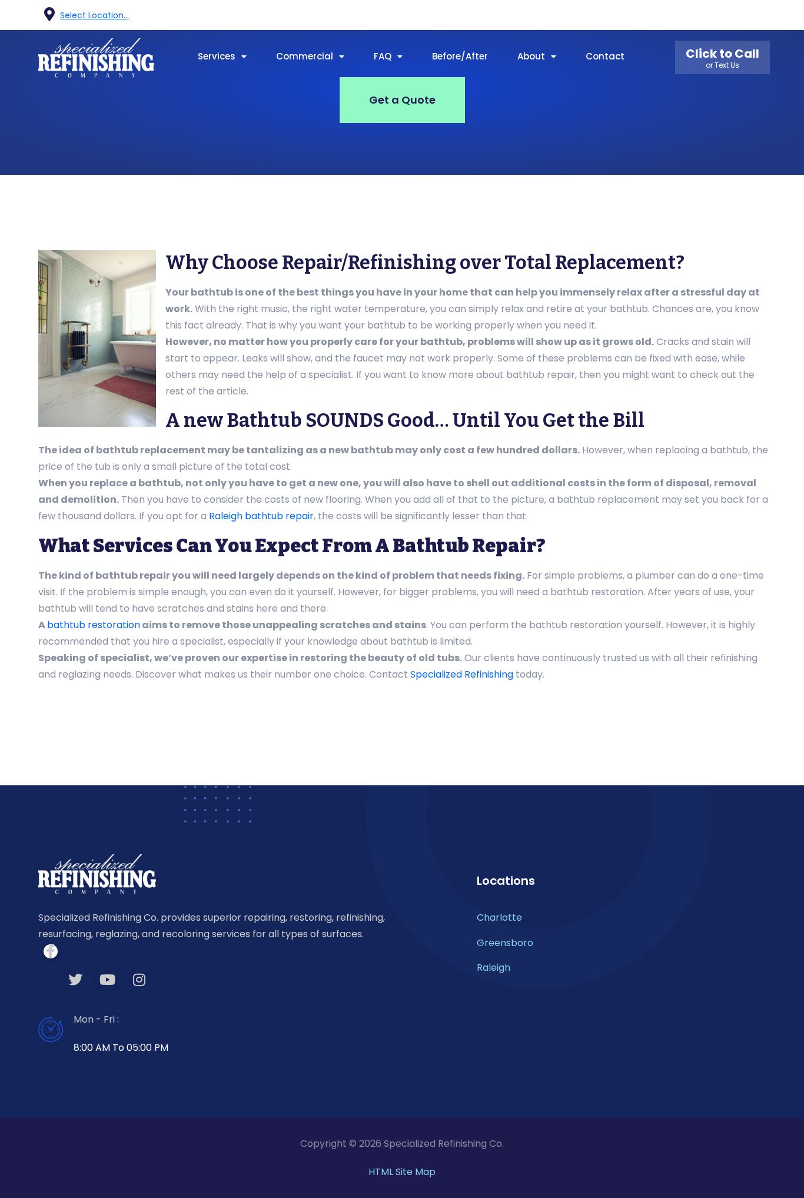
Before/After (460, 56)
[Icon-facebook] (696, 15)
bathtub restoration (93, 625)
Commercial (304, 56)
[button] (222, 56)
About (531, 56)
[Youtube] (107, 979)
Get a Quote (402, 99)
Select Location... (94, 15)
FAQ (382, 56)
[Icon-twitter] (718, 15)
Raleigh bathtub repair (261, 516)
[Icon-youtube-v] (740, 15)
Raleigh (493, 967)
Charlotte (499, 917)
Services (216, 56)
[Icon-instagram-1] (761, 15)
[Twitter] (75, 979)
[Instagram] (139, 979)
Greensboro (505, 943)
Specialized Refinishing (461, 674)
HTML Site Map (402, 1172)
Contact (605, 56)
